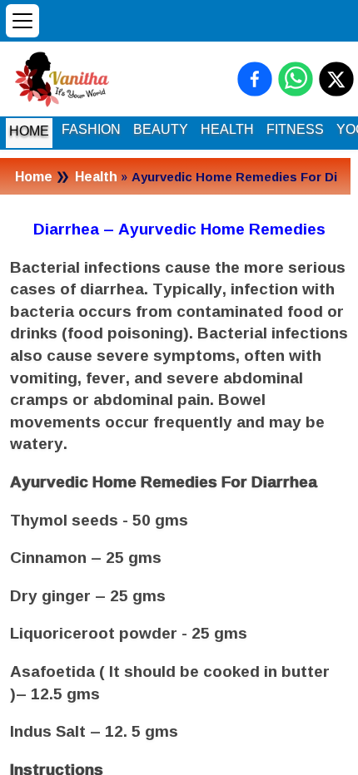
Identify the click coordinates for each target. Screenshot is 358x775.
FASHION (91, 129)
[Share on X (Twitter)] (336, 79)
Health (96, 176)
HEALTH (227, 129)
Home (33, 176)
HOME (29, 131)
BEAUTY (160, 129)
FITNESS (295, 129)
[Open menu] (22, 20)
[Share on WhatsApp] (295, 79)
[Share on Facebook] (254, 79)
